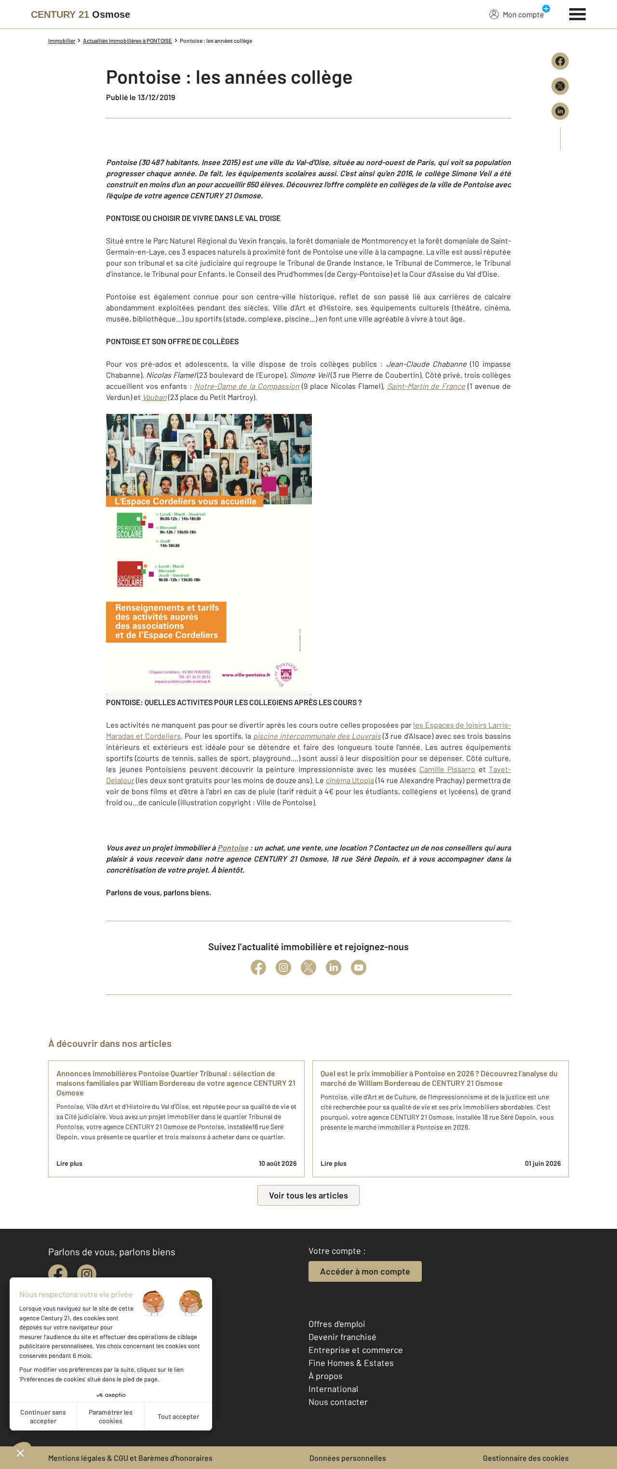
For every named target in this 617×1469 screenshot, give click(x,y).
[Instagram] (283, 967)
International (333, 1388)
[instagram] (86, 1274)
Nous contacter (338, 1401)
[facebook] (57, 1274)
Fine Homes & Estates (351, 1362)
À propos (325, 1375)
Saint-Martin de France (426, 385)
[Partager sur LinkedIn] (560, 111)
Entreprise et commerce (355, 1349)
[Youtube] (358, 967)
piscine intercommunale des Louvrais (317, 735)
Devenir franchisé (342, 1336)
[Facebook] (258, 967)
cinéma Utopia (350, 780)
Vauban (154, 396)
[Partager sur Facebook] (560, 61)
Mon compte (523, 14)
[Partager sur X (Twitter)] (560, 86)
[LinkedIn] (333, 967)
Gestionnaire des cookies (526, 1457)
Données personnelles (347, 1457)
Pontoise (232, 847)
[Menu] (577, 13)
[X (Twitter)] (308, 967)
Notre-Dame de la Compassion (247, 385)
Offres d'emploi (336, 1323)
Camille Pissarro (447, 768)
